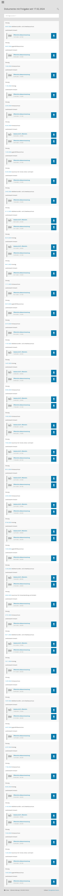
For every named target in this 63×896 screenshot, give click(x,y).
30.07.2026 (8, 26)
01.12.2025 (8, 211)
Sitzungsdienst (53, 890)
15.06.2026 (8, 66)
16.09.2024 (8, 681)
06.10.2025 (8, 238)
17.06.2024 (8, 767)
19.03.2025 (8, 443)
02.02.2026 (8, 125)
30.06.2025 (8, 390)
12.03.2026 (8, 152)
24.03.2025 (8, 496)
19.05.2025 (8, 416)
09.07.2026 (8, 46)
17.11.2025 (8, 284)
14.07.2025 (8, 363)
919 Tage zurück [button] (10, 16)
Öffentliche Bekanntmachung (21, 35)
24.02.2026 (8, 191)
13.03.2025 (8, 549)
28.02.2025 (8, 595)
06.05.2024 (8, 787)
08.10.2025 (8, 304)
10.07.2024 (8, 701)
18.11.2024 (8, 661)
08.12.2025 (8, 264)
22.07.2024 (8, 747)
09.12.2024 (8, 469)
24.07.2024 (8, 727)
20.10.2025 (8, 324)
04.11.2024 (8, 635)
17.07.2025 (8, 343)
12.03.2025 (8, 568)
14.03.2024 (8, 872)
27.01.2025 (8, 615)
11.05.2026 (8, 86)
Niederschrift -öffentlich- (20, 134)
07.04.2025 (8, 522)
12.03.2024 (8, 853)
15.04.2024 (8, 833)
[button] (53, 36)
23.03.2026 (8, 105)
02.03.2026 (8, 172)
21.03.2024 (8, 806)
